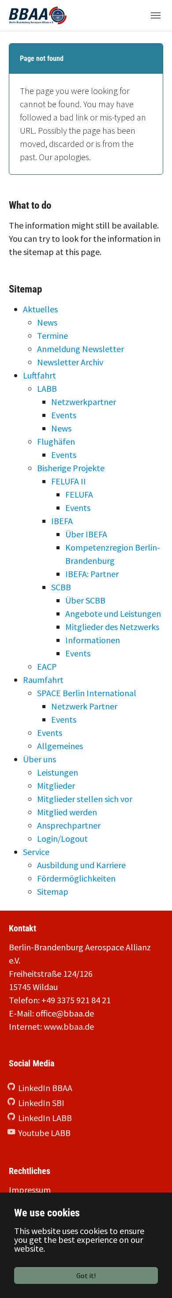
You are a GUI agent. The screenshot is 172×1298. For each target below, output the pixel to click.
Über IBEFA (86, 534)
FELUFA (79, 494)
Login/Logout (62, 838)
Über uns (39, 759)
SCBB (61, 587)
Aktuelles (40, 309)
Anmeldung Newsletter (80, 348)
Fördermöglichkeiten (76, 878)
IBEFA (62, 520)
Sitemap (52, 891)
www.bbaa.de (69, 1026)
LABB (47, 388)
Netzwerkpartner (83, 401)
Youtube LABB (44, 1132)
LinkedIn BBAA (45, 1087)
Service (36, 851)
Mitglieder (56, 785)
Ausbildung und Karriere (81, 864)
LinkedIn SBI (41, 1102)
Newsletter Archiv (70, 362)
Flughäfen (56, 441)
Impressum (30, 1189)
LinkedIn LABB (45, 1117)
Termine (52, 335)
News (47, 322)
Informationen (92, 639)
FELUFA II (68, 481)
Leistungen (57, 772)
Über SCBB (85, 600)
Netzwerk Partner (84, 706)
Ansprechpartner (69, 825)
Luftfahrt (39, 375)
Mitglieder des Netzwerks (112, 626)
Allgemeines (60, 745)
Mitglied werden (67, 812)
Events (63, 414)
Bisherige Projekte (71, 467)
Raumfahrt (43, 679)
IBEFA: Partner (92, 573)
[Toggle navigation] (155, 15)
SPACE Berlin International (86, 692)
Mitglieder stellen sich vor (84, 798)
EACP (47, 666)
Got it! (86, 1275)
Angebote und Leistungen (113, 613)
